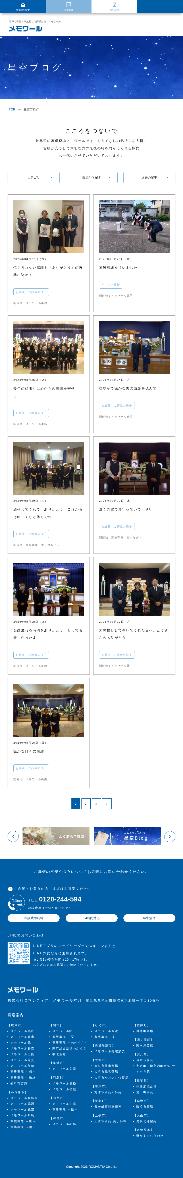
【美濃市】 (58, 1063)
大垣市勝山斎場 (106, 1066)
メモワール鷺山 (22, 1037)
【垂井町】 (141, 1025)
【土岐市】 (100, 1115)
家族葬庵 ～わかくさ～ (70, 1042)
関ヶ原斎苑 (144, 1045)
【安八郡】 (141, 1054)
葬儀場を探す (23, 6)
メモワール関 (62, 1031)
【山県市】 (58, 1098)
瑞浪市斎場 (144, 1106)
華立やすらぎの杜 (150, 1135)
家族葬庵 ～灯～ (107, 1037)
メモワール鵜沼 (22, 1109)
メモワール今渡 (106, 1031)
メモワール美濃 (64, 1068)
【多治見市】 (143, 1130)
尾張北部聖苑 (146, 1121)
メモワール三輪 (22, 1054)
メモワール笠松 (64, 1083)
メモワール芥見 (22, 1060)
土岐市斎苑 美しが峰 (110, 1121)
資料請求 (114, 6)
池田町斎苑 (144, 1092)
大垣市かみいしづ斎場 (111, 1077)
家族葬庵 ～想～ (23, 1071)
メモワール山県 (64, 1103)
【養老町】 (100, 1101)
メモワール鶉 (20, 1042)
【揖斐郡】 (141, 1080)
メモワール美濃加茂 (109, 1051)
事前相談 (68, 6)
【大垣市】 (100, 1060)
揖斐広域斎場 (146, 1086)
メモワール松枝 (64, 1089)
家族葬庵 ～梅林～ (24, 1077)
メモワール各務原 (24, 1098)
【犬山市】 (141, 1115)
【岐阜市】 (16, 1025)
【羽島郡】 (58, 1077)
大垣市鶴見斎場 (106, 1071)
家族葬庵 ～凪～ (23, 1121)
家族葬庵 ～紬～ (23, 1127)
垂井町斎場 (144, 1031)
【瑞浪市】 (141, 1101)
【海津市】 (100, 1086)
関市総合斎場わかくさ (69, 1048)
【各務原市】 (18, 1092)
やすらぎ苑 (144, 1060)
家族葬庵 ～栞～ (65, 1037)
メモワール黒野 (22, 1031)
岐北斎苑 (59, 1054)
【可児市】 (100, 1025)
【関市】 (56, 1025)
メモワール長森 (22, 1048)
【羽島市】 (58, 1118)
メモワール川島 (22, 1115)
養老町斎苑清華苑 (108, 1106)
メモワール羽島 (64, 1124)
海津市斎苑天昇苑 (108, 1092)
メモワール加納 (22, 1066)
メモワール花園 (22, 1103)
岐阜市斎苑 (18, 1083)
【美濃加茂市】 (103, 1045)
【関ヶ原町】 (143, 1039)
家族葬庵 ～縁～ (65, 1109)
